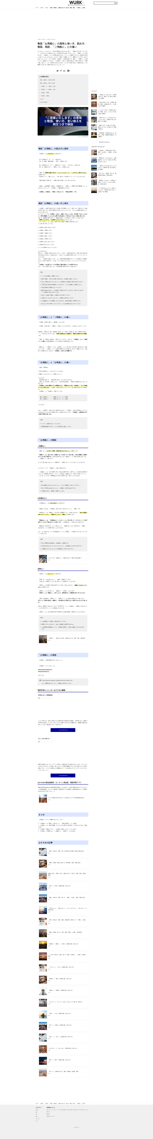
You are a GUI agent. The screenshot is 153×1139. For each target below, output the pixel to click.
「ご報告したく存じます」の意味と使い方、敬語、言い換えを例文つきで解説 (107, 96)
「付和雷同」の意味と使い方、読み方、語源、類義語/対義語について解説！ (107, 134)
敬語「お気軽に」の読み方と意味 (47, 79)
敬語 (98, 99)
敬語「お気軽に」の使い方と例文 (47, 83)
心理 (36, 1114)
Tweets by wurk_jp (104, 142)
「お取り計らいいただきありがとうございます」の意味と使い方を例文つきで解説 (107, 119)
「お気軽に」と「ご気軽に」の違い (48, 86)
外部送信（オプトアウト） (51, 1116)
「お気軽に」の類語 (44, 92)
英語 (36, 1112)
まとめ (41, 99)
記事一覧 (48, 1111)
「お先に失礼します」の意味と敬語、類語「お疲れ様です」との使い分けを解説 (107, 104)
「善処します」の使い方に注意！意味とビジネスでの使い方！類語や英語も (107, 127)
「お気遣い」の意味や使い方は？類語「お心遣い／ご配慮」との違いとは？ (107, 152)
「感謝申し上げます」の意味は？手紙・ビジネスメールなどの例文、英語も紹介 (107, 182)
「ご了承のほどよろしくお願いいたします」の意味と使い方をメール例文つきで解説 (107, 189)
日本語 (37, 1109)
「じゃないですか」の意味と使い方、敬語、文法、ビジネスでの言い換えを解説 (107, 111)
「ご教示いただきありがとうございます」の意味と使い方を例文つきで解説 (107, 167)
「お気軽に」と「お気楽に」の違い (48, 89)
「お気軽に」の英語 (44, 95)
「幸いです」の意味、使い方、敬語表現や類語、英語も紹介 (107, 174)
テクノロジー (38, 1118)
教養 (36, 1116)
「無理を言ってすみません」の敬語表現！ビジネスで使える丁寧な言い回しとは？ (107, 159)
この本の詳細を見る (63, 730)
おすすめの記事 (43, 102)
